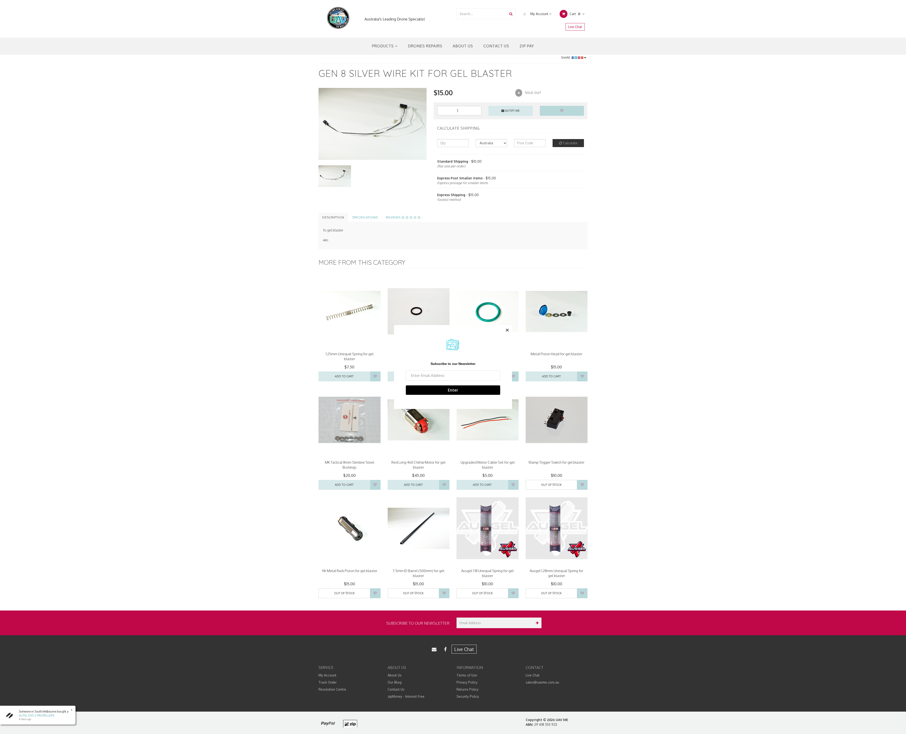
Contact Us (496, 46)
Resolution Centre (332, 689)
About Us (463, 46)
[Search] (511, 13)
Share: (566, 57)
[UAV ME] (338, 18)
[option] (373, 124)
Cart (574, 14)
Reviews (394, 217)
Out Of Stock (551, 485)
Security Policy (468, 696)
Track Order (328, 682)
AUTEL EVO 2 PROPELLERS (36, 715)
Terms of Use (467, 675)
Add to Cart (344, 376)
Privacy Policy (467, 682)
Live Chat (575, 27)
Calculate (569, 143)
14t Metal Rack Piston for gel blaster (349, 571)
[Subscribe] (536, 623)
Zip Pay (527, 46)
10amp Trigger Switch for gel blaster (556, 462)
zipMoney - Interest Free (406, 696)
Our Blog (395, 682)
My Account (539, 14)
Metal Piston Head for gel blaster (556, 354)
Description (333, 217)
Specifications (365, 217)
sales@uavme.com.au (542, 682)
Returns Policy (467, 689)
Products (383, 46)
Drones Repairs (425, 46)
